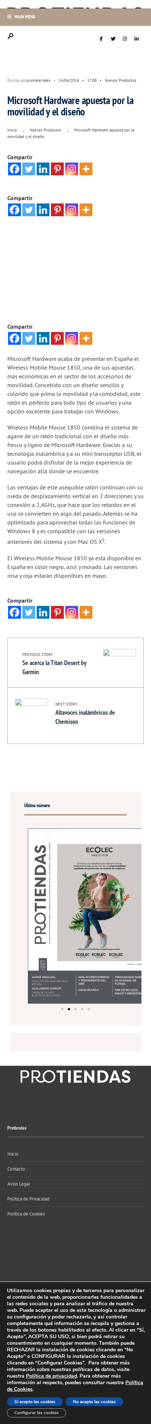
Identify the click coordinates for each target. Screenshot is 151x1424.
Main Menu (24, 17)
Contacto (16, 1169)
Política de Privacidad (28, 1199)
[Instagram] (124, 39)
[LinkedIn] (136, 39)
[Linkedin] (43, 169)
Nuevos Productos (120, 80)
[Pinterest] (57, 169)
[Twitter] (113, 39)
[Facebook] (101, 39)
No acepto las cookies (94, 1402)
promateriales (38, 80)
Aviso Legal (18, 1184)
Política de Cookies (26, 1214)
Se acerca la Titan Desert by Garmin (54, 664)
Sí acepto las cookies (34, 1402)
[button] (62, 1009)
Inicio (12, 130)
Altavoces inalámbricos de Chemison (85, 714)
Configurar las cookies (36, 1413)
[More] (86, 169)
